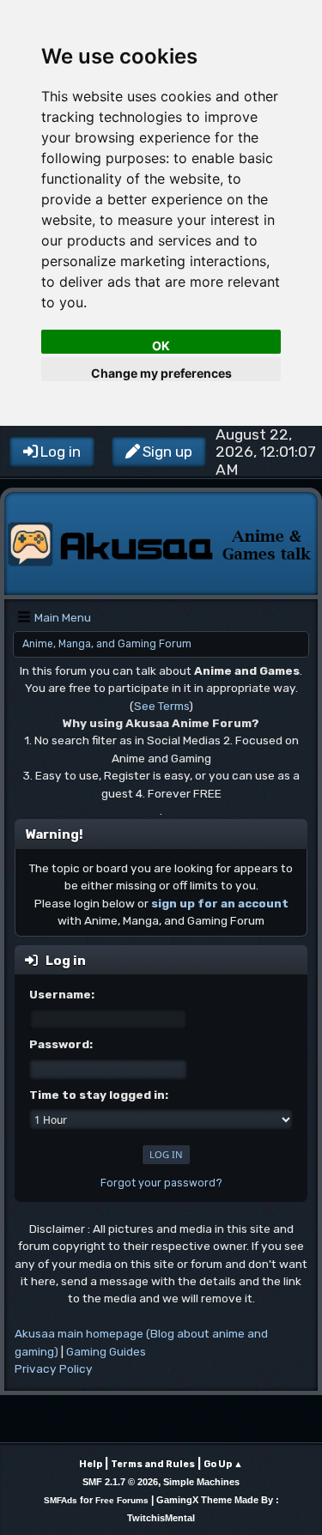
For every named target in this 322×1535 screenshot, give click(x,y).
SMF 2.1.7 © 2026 (120, 1482)
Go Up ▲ (223, 1464)
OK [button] (161, 345)
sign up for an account (220, 903)
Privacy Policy (54, 1368)
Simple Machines (201, 1482)
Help (90, 1464)
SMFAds (60, 1500)
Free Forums (122, 1500)
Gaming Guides (106, 1351)
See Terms (161, 706)
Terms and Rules (153, 1464)
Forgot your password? (161, 1183)
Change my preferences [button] (161, 373)
